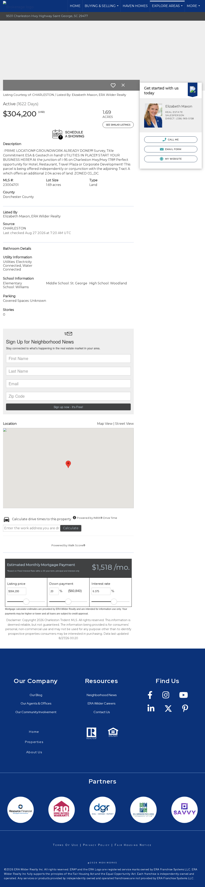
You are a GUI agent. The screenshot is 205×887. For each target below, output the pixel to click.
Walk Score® (76, 545)
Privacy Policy (96, 845)
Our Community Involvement (35, 712)
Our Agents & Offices (36, 703)
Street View (124, 424)
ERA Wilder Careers (101, 703)
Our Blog (36, 695)
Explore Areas (168, 8)
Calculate (70, 528)
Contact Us (101, 712)
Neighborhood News (102, 695)
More (194, 8)
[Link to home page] (20, 6)
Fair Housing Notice (133, 845)
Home (75, 6)
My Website (173, 158)
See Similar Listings (118, 124)
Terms (58, 845)
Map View (105, 424)
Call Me (173, 139)
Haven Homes (135, 6)
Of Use (71, 845)
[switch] (113, 85)
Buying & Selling (102, 8)
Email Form (172, 149)
